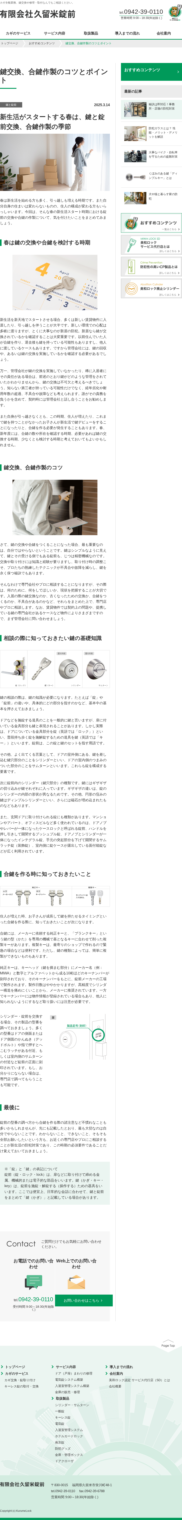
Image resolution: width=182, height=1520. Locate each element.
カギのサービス (18, 33)
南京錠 (59, 1442)
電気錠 (59, 1423)
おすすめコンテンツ (42, 43)
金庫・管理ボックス (69, 1455)
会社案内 (164, 33)
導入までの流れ (127, 33)
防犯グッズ (63, 1448)
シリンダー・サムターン (72, 1405)
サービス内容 (54, 33)
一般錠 (59, 1411)
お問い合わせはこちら (81, 1300)
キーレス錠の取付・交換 (21, 1386)
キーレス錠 (63, 1417)
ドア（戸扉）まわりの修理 (73, 1373)
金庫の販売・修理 (67, 1392)
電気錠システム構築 (69, 1379)
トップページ (9, 43)
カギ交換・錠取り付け (20, 1380)
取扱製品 (91, 33)
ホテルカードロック (69, 1436)
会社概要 (115, 1386)
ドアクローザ (64, 1461)
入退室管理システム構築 (72, 1386)
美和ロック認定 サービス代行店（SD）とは (139, 1380)
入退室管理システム (69, 1430)
